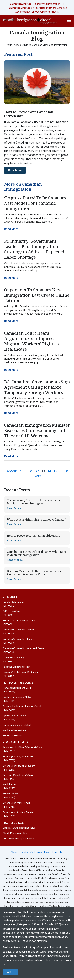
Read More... (15, 508)
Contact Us (26, 851)
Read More (11, 229)
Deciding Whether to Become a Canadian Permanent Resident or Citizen (34, 572)
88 (66, 471)
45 (55, 471)
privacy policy (63, 959)
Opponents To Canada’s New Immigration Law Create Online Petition (36, 295)
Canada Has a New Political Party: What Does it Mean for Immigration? (36, 553)
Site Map (58, 851)
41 (31, 471)
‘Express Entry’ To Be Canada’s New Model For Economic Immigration (35, 203)
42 (37, 471)
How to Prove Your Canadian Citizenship (33, 535)
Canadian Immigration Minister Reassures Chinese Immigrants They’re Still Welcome (37, 430)
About (14, 851)
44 (49, 471)
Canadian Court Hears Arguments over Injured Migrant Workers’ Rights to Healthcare (32, 341)
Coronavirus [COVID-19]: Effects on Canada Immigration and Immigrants (35, 501)
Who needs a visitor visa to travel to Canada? (36, 519)
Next (37, 476)
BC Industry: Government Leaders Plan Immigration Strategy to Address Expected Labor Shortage (34, 249)
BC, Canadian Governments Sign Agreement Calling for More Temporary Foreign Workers (37, 387)
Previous (11, 471)
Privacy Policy (43, 851)
